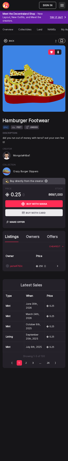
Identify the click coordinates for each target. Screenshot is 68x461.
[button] (40, 40)
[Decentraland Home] (6, 5)
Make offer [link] (17, 221)
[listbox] (56, 246)
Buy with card (36, 212)
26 (48, 362)
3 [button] (55, 40)
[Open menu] (62, 5)
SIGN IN (47, 5)
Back (11, 40)
